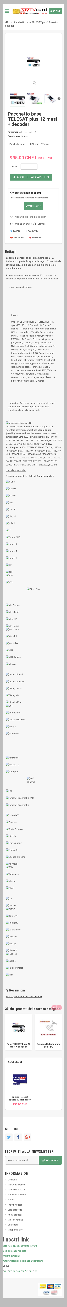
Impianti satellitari (11, 1256)
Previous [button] (54, 1007)
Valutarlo (35, 206)
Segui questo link (45, 476)
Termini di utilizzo (16, 1189)
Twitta (16, 231)
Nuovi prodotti (15, 1214)
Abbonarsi (52, 1160)
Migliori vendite (15, 1219)
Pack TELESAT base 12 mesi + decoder (18, 1045)
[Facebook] (18, 1137)
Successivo (59, 98)
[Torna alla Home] (6, 22)
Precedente (8, 98)
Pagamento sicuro (17, 1194)
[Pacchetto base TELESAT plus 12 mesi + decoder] (17, 98)
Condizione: (14, 136)
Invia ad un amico (23, 224)
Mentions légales (16, 1184)
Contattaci (13, 1224)
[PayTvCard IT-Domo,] (29, 11)
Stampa (42, 224)
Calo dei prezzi (15, 1209)
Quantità (14, 166)
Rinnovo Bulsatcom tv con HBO (48, 1045)
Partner (11, 1199)
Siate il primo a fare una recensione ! (24, 996)
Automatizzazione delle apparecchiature (23, 1261)
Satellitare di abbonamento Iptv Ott (20, 1246)
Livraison (12, 1179)
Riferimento (14, 132)
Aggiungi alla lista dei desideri (30, 216)
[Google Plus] (27, 1137)
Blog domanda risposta (14, 1251)
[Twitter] (9, 1137)
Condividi (32, 231)
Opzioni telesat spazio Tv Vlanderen (20, 1098)
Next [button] (59, 1007)
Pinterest (36, 237)
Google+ (18, 237)
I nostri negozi (15, 1204)
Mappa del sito (15, 1229)
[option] (18, 1032)
